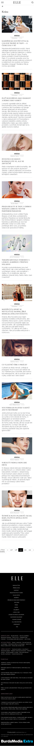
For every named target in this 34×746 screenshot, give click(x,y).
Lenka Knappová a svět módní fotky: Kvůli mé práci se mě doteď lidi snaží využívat (16, 678)
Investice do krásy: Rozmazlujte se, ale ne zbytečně (13, 161)
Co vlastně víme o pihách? (14, 365)
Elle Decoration (16, 622)
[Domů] (17, 578)
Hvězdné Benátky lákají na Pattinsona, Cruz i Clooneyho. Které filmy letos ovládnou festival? (16, 673)
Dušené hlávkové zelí (17, 654)
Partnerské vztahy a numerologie (16, 644)
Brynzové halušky (23, 652)
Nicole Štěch (15, 203)
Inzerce (16, 597)
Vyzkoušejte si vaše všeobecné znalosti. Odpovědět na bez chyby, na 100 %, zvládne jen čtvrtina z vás (15, 713)
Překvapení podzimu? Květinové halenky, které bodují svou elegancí (15, 668)
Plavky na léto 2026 (6, 645)
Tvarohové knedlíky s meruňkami (20, 649)
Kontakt (16, 590)
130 (26, 550)
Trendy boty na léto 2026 (18, 645)
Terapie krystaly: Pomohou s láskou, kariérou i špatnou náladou (16, 262)
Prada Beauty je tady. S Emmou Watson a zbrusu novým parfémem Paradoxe (16, 209)
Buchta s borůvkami (6, 654)
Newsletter (16, 585)
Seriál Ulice (28, 644)
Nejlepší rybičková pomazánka (18, 650)
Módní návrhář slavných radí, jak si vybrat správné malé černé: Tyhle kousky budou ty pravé (16, 698)
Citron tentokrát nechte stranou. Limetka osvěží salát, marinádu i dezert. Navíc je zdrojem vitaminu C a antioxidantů (17, 718)
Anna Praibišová (15, 257)
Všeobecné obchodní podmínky (16, 600)
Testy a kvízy (15, 637)
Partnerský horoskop (6, 637)
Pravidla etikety (14, 635)
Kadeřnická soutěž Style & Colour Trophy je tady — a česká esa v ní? (15, 43)
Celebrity (16, 609)
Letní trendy (27, 639)
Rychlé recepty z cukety (12, 652)
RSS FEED (16, 602)
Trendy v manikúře (16, 642)
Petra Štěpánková (14, 404)
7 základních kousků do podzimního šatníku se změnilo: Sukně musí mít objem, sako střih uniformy (16, 703)
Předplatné (16, 587)
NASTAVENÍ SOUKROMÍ (16, 617)
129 (21, 550)
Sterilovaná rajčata (5, 650)
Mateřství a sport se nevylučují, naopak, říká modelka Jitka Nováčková (14, 311)
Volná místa (16, 595)
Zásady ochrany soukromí (16, 614)
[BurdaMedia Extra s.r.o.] (17, 741)
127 (12, 550)
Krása (17, 36)
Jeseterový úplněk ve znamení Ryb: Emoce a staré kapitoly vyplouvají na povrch (15, 663)
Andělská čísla (23, 637)
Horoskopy (17, 624)
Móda (16, 605)
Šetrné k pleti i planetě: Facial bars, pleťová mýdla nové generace (17, 518)
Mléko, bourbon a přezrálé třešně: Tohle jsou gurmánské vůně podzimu (16, 688)
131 (30, 550)
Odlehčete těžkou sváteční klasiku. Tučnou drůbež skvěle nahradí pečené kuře (15, 723)
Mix (17, 626)
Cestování (3, 639)
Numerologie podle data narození (15, 639)
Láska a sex (16, 612)
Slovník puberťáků (24, 635)
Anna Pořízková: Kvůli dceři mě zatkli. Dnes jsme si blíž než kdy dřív (16, 683)
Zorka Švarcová (14, 512)
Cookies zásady (16, 619)
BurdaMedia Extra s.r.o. (20, 732)
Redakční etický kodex (16, 592)
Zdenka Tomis (14, 156)
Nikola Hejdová (14, 459)
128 (16, 550)
